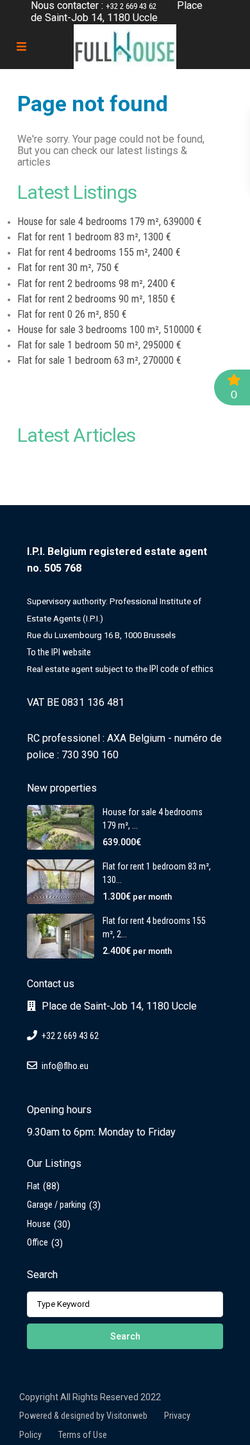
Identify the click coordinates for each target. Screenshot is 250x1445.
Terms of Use (82, 1435)
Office (37, 1242)
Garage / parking (56, 1204)
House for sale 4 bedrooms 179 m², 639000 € (109, 221)
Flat (33, 1186)
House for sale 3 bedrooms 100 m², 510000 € (109, 330)
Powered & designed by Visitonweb (83, 1415)
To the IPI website (59, 652)
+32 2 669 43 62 (131, 6)
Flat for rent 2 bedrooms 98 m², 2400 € (96, 283)
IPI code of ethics (181, 669)
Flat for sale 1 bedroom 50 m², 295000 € (99, 345)
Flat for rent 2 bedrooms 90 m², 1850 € (96, 299)
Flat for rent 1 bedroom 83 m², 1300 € (94, 237)
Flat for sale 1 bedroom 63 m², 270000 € (99, 360)
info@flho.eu (65, 1066)
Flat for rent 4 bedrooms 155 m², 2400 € (99, 252)
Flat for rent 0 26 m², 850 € (72, 314)
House (39, 1224)
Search (125, 1336)
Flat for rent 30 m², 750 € (68, 268)
